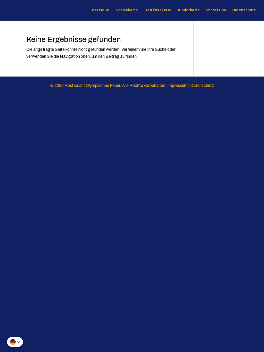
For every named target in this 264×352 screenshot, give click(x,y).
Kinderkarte (189, 10)
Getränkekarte (157, 10)
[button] (15, 342)
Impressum (216, 10)
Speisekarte (127, 10)
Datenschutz (244, 10)
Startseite (99, 10)
